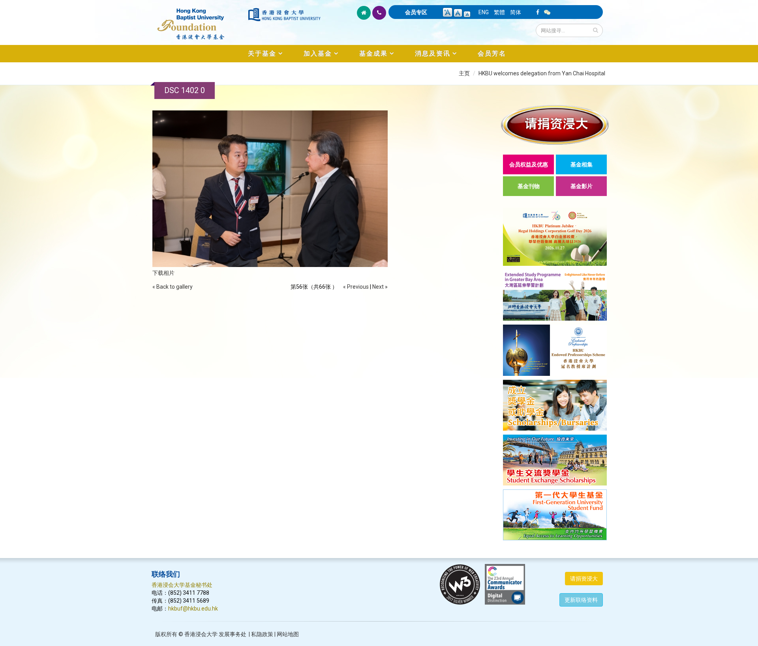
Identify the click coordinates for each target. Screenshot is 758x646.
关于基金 (262, 53)
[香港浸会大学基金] (199, 19)
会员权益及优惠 (528, 164)
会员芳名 (492, 53)
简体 (515, 12)
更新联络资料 (581, 600)
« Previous (356, 287)
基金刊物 (529, 186)
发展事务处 (232, 634)
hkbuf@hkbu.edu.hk (193, 608)
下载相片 (163, 273)
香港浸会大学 (201, 634)
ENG (483, 12)
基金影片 (581, 186)
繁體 (499, 12)
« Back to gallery (172, 287)
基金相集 (581, 164)
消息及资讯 (432, 53)
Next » (380, 287)
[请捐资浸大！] (555, 125)
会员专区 (416, 12)
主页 (464, 73)
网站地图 (288, 634)
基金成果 (373, 53)
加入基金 (318, 53)
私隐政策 (262, 634)
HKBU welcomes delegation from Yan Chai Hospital (541, 73)
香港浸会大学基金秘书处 (182, 585)
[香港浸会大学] (284, 14)
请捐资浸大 (584, 578)
